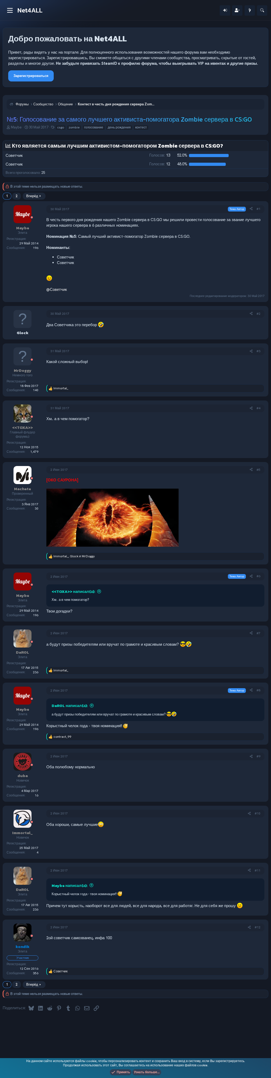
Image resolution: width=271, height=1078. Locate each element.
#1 (258, 209)
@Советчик (56, 289)
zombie (74, 127)
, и (74, 556)
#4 (258, 408)
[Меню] (10, 10)
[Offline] (32, 218)
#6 (258, 576)
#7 (258, 633)
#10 (257, 813)
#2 (258, 314)
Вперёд (32, 196)
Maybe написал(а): (70, 885)
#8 (258, 690)
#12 (257, 927)
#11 (257, 870)
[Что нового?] (250, 10)
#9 (258, 756)
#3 (258, 351)
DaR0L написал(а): (70, 705)
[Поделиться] (251, 209)
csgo (60, 127)
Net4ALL (30, 10)
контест (141, 127)
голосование (93, 127)
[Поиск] (262, 10)
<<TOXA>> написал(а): (73, 591)
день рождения (119, 127)
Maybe (16, 127)
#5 (258, 470)
